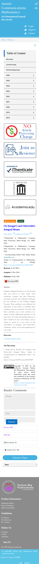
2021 (20, 101)
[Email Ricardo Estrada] (31, 233)
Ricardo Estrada (23, 234)
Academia (4, 537)
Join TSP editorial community (11, 547)
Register (32, 30)
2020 (20, 107)
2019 (20, 112)
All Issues (10, 40)
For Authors (5, 522)
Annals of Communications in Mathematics (19, 8)
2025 (20, 80)
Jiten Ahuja (7, 234)
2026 (20, 75)
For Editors (5, 518)
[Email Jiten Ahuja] (14, 233)
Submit (32, 33)
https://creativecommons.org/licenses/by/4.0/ (24, 384)
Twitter (4, 534)
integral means (16, 339)
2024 (20, 86)
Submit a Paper (20, 457)
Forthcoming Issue (13, 70)
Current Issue (11, 65)
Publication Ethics (7, 503)
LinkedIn (4, 532)
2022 (20, 96)
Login (31, 26)
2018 (20, 117)
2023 (20, 91)
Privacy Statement (7, 505)
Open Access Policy (8, 508)
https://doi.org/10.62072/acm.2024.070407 (18, 265)
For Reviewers (6, 520)
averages (7, 339)
